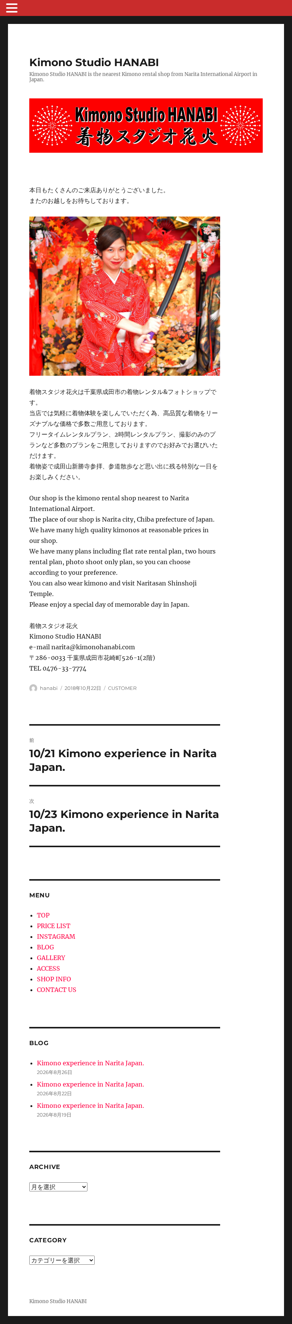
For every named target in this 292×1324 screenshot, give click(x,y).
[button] (13, 9)
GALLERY (51, 958)
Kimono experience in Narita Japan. (90, 1063)
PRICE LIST (53, 926)
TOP (43, 915)
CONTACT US (56, 989)
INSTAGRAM (56, 936)
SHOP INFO (54, 979)
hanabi (49, 688)
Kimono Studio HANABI (94, 62)
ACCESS (48, 968)
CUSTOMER (122, 688)
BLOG (45, 947)
